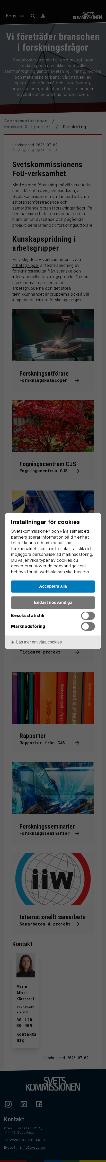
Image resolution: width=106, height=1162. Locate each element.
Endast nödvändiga (53, 602)
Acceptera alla (53, 586)
